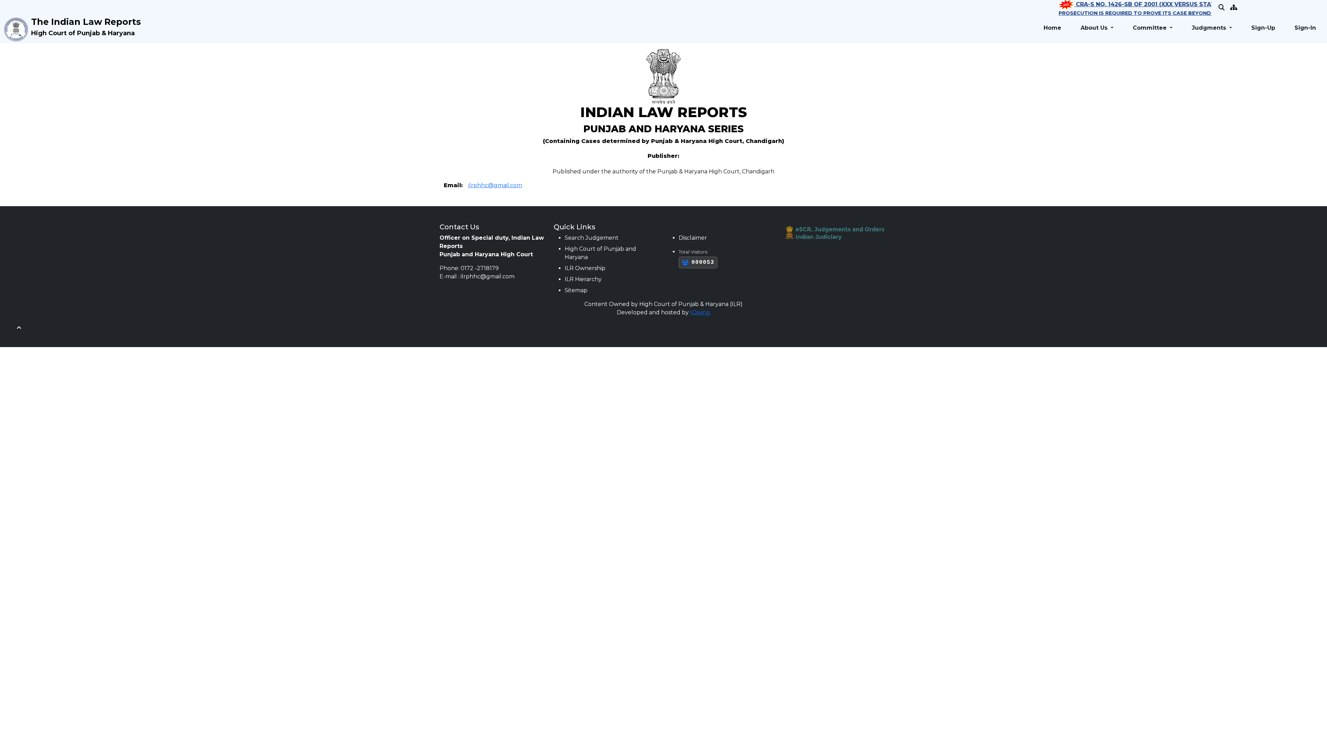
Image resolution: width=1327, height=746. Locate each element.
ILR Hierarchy (583, 279)
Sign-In (1305, 28)
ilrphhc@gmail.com (495, 185)
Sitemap (576, 290)
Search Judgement (592, 238)
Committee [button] (1150, 28)
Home (1052, 28)
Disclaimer (693, 238)
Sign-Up (1263, 28)
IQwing (700, 312)
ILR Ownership (585, 268)
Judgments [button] (1210, 28)
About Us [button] (1095, 28)
